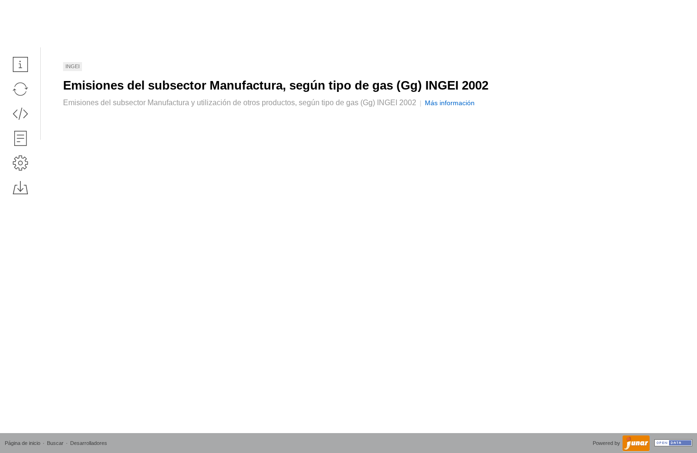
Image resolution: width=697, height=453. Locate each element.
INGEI (72, 66)
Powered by (607, 443)
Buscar (55, 443)
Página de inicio (22, 443)
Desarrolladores (88, 443)
